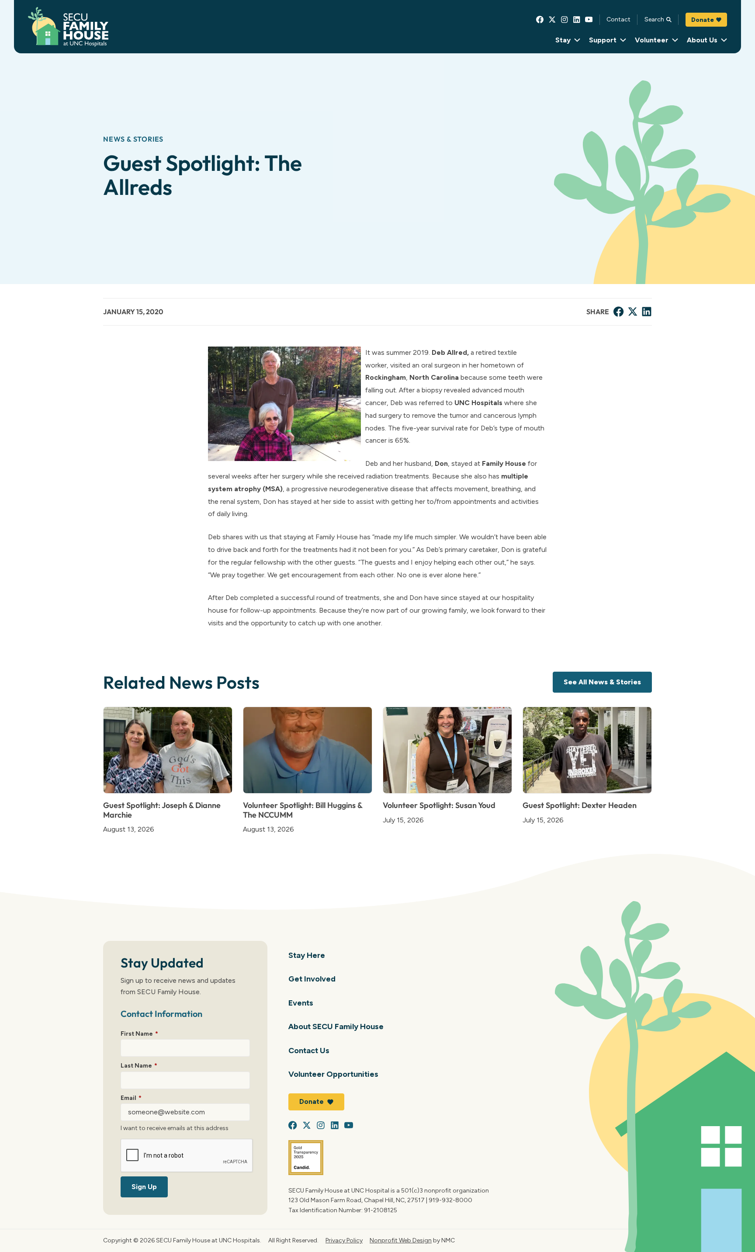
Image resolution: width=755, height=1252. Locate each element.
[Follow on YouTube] (589, 20)
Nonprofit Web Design (401, 1240)
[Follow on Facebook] (540, 20)
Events (300, 1002)
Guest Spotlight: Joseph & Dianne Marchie (162, 810)
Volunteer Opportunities (333, 1074)
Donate (702, 19)
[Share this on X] (632, 311)
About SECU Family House (336, 1026)
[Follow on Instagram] (564, 20)
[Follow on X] (552, 20)
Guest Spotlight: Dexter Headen (580, 805)
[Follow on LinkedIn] (577, 20)
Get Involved (312, 978)
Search (654, 19)
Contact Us (308, 1050)
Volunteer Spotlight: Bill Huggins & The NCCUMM (302, 810)
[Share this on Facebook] (618, 311)
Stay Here (306, 955)
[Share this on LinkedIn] (646, 311)
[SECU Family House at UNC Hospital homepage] (68, 27)
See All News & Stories (602, 682)
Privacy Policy (344, 1240)
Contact (618, 19)
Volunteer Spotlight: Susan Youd (439, 805)
